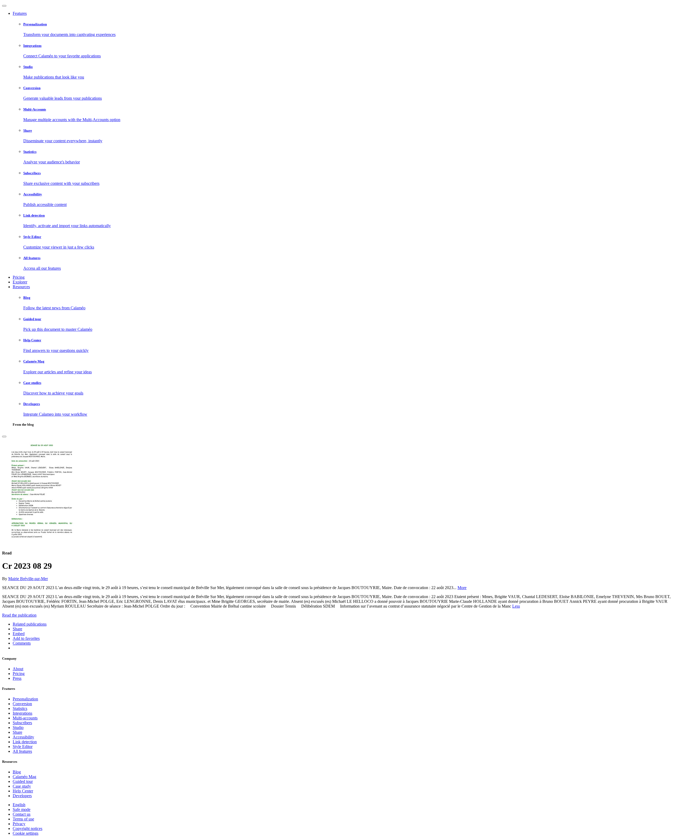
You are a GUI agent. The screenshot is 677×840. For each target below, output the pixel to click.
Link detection (25, 742)
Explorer (20, 282)
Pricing (19, 277)
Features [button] (20, 13)
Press (17, 678)
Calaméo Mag (24, 776)
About (18, 669)
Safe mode (21, 809)
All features (22, 751)
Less (516, 606)
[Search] (4, 436)
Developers (22, 795)
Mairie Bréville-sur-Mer (28, 578)
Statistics (20, 708)
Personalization (25, 699)
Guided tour (23, 781)
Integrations (22, 713)
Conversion (22, 703)
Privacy (19, 823)
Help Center (23, 791)
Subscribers (22, 722)
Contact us (21, 814)
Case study (22, 786)
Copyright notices (27, 828)
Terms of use (23, 819)
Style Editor (23, 746)
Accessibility (23, 737)
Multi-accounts (25, 718)
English (19, 804)
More (462, 587)
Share (17, 732)
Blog (17, 772)
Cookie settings (25, 833)
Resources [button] (21, 286)
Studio (18, 727)
